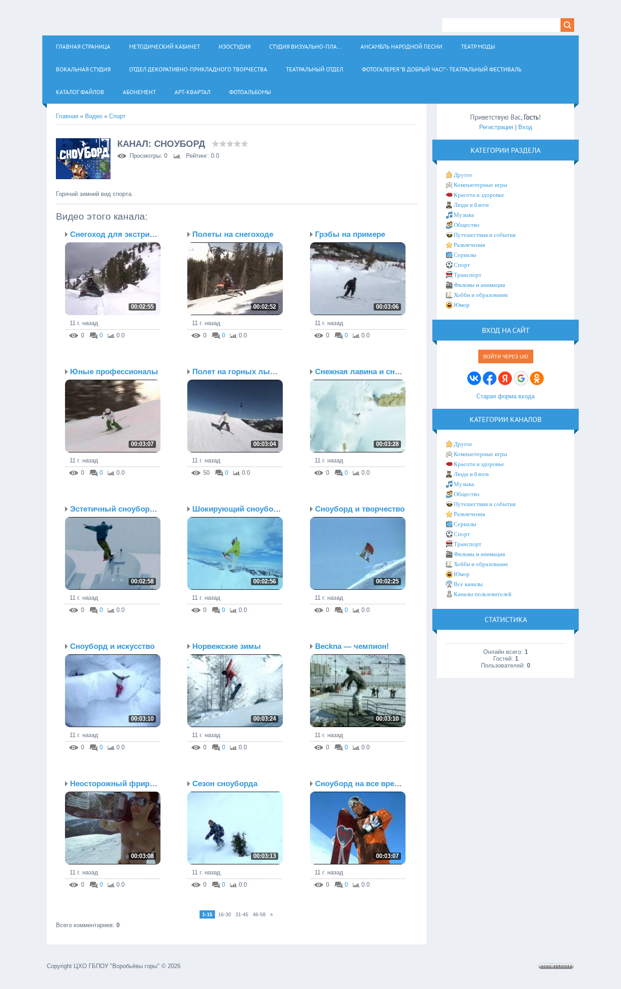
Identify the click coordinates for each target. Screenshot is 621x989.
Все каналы (468, 584)
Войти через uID (505, 356)
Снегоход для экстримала (119, 234)
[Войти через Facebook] (489, 378)
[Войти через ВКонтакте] (474, 378)
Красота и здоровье (479, 194)
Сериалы (465, 254)
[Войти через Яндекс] (505, 378)
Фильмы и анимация (479, 284)
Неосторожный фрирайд (116, 783)
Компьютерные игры (480, 184)
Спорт (117, 116)
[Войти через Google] (521, 378)
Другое (463, 174)
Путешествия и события (485, 234)
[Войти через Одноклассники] (537, 378)
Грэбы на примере (350, 234)
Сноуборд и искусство (112, 646)
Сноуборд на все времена (364, 783)
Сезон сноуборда (224, 783)
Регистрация (496, 127)
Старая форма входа (505, 396)
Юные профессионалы (114, 371)
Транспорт (467, 274)
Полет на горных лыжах (238, 371)
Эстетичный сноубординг (118, 509)
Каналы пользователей (482, 594)
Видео (93, 116)
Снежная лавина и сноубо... (367, 371)
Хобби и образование (481, 294)
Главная (67, 116)
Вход (525, 127)
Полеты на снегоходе (232, 234)
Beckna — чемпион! (352, 646)
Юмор (462, 304)
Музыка (464, 214)
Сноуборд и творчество (360, 509)
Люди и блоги (471, 204)
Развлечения (469, 244)
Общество (467, 224)
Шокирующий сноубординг (243, 509)
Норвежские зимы (226, 646)
